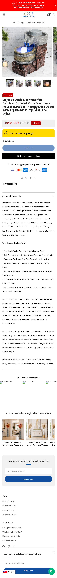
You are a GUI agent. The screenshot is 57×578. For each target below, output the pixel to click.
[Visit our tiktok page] (13, 546)
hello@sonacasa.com (11, 527)
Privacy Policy (8, 501)
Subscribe (28, 571)
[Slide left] (4, 83)
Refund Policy (8, 510)
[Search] (53, 14)
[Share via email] (35, 178)
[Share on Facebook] (22, 178)
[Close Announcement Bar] (55, 5)
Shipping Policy (8, 505)
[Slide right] (52, 83)
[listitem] (28, 5)
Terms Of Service (9, 514)
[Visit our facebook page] (3, 546)
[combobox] (8, 572)
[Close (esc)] (53, 551)
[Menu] (3, 14)
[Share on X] (26, 178)
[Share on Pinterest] (30, 178)
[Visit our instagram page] (8, 546)
